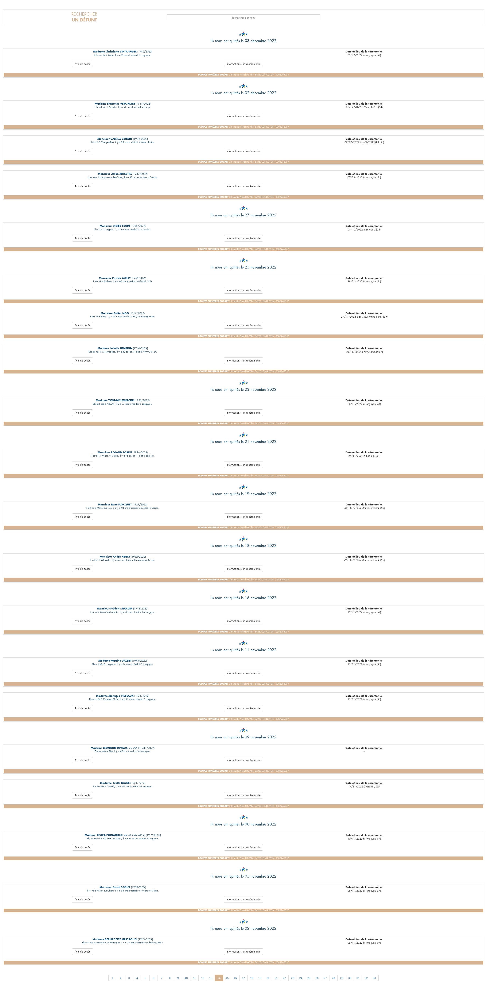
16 (235, 978)
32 (366, 978)
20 (268, 978)
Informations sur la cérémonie (243, 64)
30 (349, 978)
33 (374, 978)
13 (210, 978)
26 (317, 978)
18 (251, 978)
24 (300, 978)
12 (202, 978)
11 (194, 978)
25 (308, 978)
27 (325, 978)
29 (341, 978)
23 (292, 978)
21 (276, 978)
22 (284, 978)
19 (259, 978)
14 (218, 978)
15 (227, 978)
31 (358, 978)
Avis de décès (82, 64)
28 (333, 978)
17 (243, 978)
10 (186, 978)
